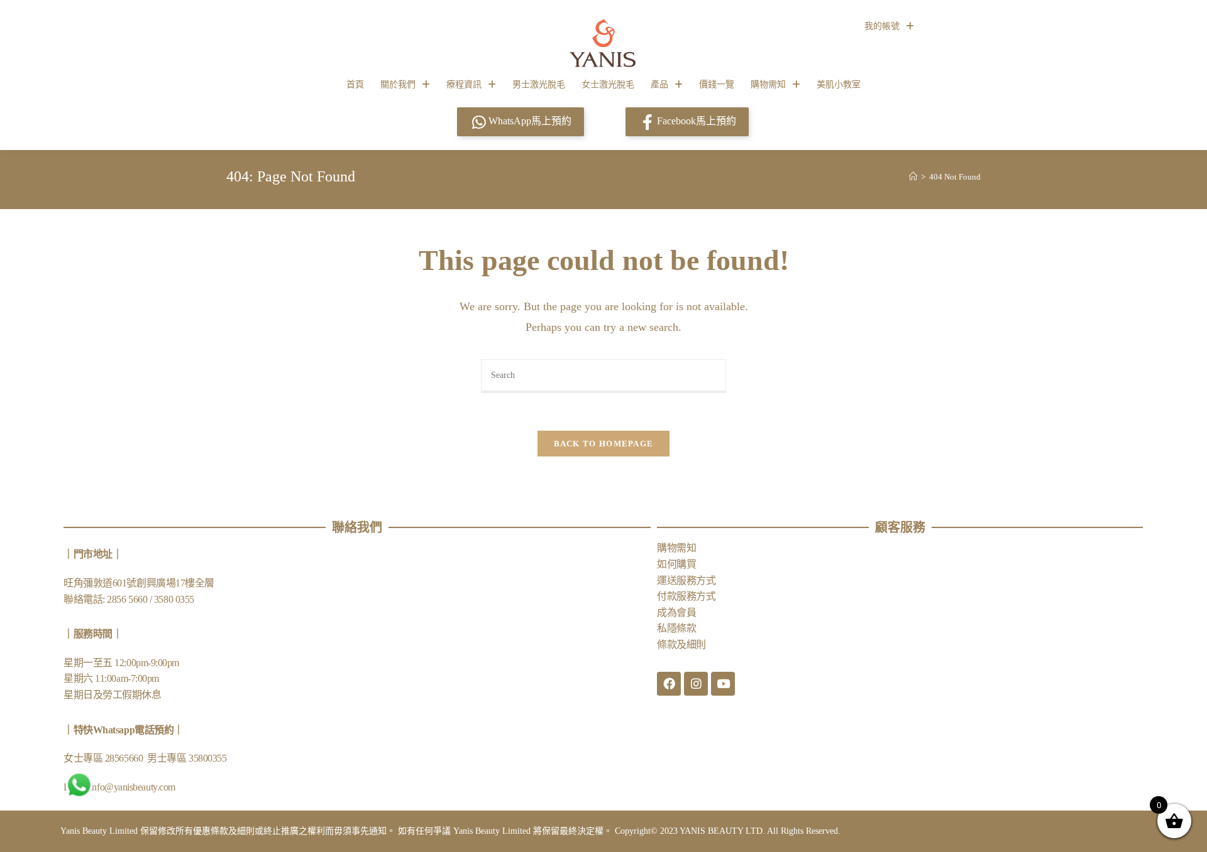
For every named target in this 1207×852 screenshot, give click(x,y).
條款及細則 (681, 644)
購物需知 (768, 84)
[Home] (913, 176)
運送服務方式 (686, 580)
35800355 (207, 758)
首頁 (355, 84)
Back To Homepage (604, 443)
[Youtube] (723, 684)
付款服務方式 (686, 596)
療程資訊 (464, 84)
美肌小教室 (839, 84)
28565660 (125, 758)
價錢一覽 (716, 84)
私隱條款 (676, 628)
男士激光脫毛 (538, 84)
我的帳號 (882, 26)
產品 (659, 84)
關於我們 (398, 84)
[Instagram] (696, 684)
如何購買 (676, 564)
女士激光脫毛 (607, 84)
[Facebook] (669, 684)
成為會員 (676, 612)
